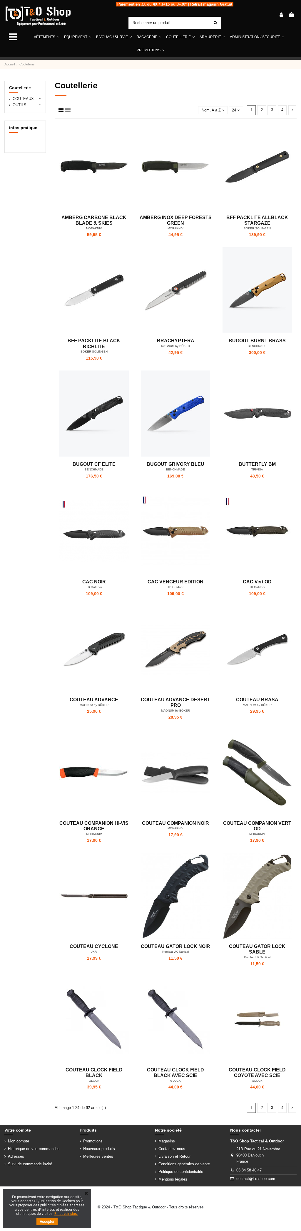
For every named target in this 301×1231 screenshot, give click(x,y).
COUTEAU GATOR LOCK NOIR (175, 946)
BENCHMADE (257, 346)
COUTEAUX (23, 98)
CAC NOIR (94, 581)
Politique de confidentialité (180, 1171)
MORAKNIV (94, 228)
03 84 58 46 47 (249, 1170)
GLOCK (94, 1080)
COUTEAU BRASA (257, 699)
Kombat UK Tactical (175, 951)
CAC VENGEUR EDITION (175, 581)
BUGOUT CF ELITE (94, 464)
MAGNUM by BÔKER (175, 346)
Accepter (47, 1222)
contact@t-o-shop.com (255, 1178)
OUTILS (19, 105)
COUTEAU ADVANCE (94, 699)
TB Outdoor (94, 587)
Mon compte (18, 1141)
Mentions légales (172, 1179)
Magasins (166, 1141)
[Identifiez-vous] (281, 15)
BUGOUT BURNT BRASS (257, 340)
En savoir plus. (66, 1214)
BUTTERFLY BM (257, 464)
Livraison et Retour (174, 1156)
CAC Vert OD (257, 581)
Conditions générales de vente (184, 1164)
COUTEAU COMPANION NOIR (175, 823)
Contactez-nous (171, 1149)
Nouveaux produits (99, 1149)
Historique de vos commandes (34, 1149)
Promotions (93, 1141)
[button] (78, 37)
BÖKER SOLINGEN (257, 228)
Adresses (16, 1156)
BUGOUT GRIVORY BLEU (175, 464)
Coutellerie (20, 87)
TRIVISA (257, 469)
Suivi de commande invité (30, 1164)
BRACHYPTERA (175, 340)
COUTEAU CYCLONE (94, 946)
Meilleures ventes (98, 1156)
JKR (94, 951)
